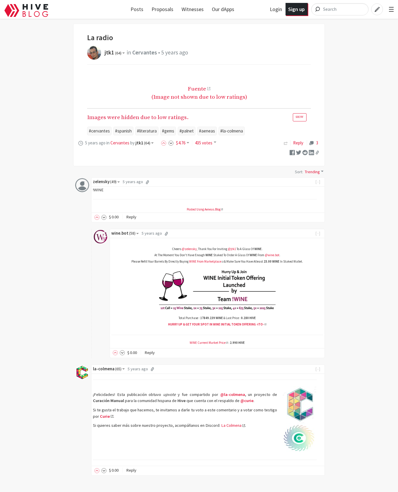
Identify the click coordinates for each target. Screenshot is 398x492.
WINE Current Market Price (208, 343)
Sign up (296, 9)
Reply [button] (131, 217)
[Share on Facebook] (292, 152)
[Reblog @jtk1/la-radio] (285, 143)
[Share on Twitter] (298, 152)
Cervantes (144, 52)
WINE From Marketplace (205, 261)
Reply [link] (298, 143)
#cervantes (99, 131)
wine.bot (123, 233)
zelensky (105, 181)
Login (276, 9)
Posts (137, 9)
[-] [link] (318, 181)
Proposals (162, 9)
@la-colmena (232, 394)
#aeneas (207, 131)
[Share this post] (317, 152)
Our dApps (223, 9)
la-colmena (107, 368)
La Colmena (231, 425)
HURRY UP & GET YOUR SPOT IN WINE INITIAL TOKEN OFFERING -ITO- (216, 324)
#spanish (123, 131)
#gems (168, 131)
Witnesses (193, 9)
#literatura (147, 131)
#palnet (186, 131)
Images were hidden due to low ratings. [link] (195, 117)
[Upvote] (164, 143)
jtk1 (113, 52)
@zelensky (189, 249)
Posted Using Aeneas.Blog (204, 209)
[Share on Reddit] (305, 152)
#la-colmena (231, 131)
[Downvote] (171, 143)
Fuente (197, 88)
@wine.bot (272, 255)
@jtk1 (232, 249)
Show (299, 117)
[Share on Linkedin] (311, 152)
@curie (246, 400)
